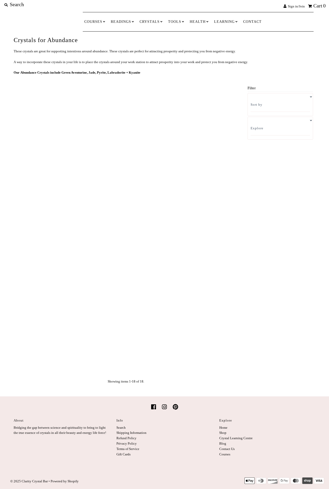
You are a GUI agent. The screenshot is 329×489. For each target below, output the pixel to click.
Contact (252, 22)
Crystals (150, 22)
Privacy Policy (126, 443)
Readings (121, 22)
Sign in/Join (295, 6)
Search (121, 427)
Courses (93, 22)
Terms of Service (127, 449)
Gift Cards (123, 454)
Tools (174, 22)
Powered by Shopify (65, 481)
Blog (222, 443)
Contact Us (227, 449)
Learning (224, 22)
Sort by (256, 104)
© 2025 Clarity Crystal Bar (29, 481)
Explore (257, 128)
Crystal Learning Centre (236, 438)
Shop (222, 433)
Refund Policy (126, 438)
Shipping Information (131, 433)
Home (223, 427)
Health (198, 22)
